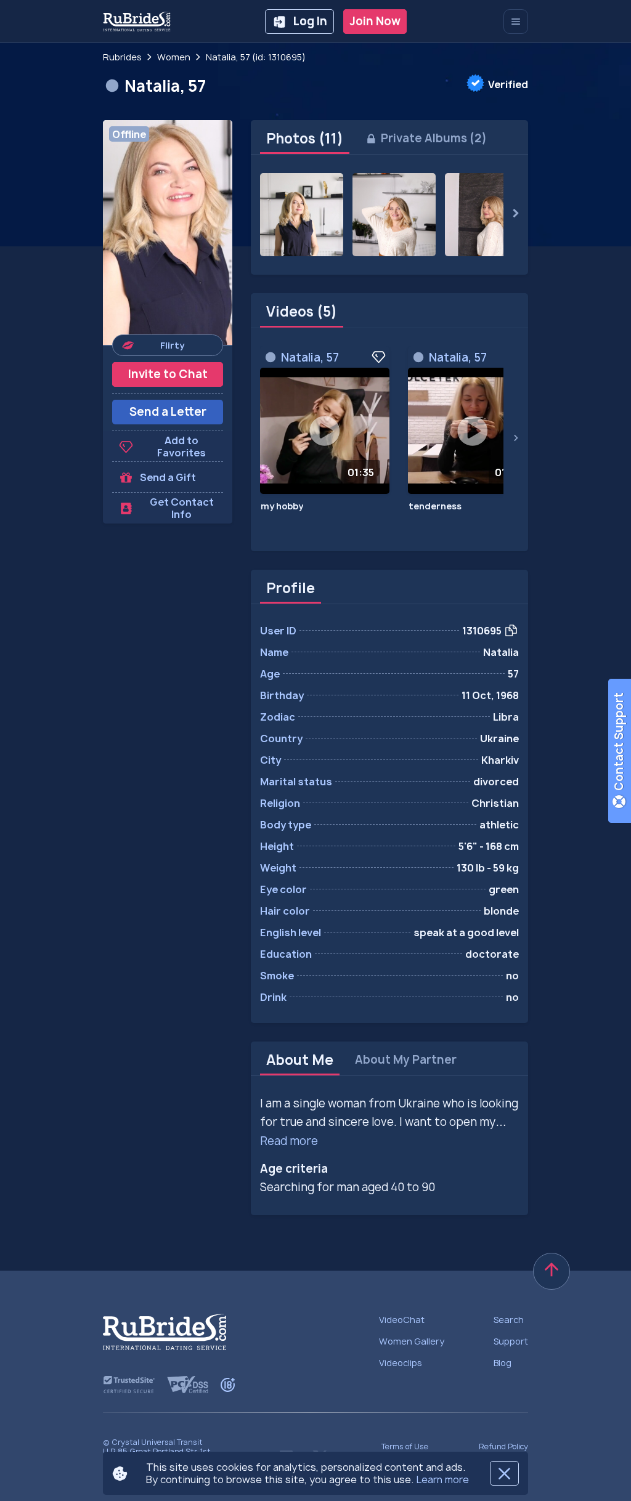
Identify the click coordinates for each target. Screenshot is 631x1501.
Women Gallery (411, 1341)
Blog (502, 1363)
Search (509, 1319)
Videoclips (400, 1363)
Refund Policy (503, 1446)
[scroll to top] (551, 1271)
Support (511, 1341)
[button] (167, 232)
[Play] (324, 431)
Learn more (442, 1479)
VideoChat (402, 1319)
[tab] (304, 138)
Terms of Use (404, 1446)
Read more (289, 1141)
